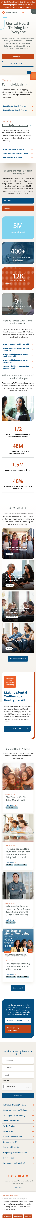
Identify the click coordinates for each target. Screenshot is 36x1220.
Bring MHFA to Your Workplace (15, 153)
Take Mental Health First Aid (14, 106)
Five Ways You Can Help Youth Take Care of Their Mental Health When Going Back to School (18, 853)
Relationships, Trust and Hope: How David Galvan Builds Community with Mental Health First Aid (18, 910)
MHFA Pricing (9, 1126)
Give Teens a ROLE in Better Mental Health (16, 798)
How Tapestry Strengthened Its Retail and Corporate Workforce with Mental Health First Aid (17, 578)
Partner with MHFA (11, 1147)
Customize (18, 1216)
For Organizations (15, 125)
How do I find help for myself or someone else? (16, 367)
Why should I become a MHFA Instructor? (15, 361)
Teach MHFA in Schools (12, 157)
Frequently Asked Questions (15, 1152)
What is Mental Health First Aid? (16, 344)
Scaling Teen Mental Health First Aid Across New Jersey (16, 548)
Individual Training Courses (14, 1105)
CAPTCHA (5, 1080)
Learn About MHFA (11, 1121)
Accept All (7, 1216)
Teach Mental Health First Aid (15, 110)
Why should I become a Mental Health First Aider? (15, 355)
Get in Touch (8, 1158)
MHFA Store (8, 1131)
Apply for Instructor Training (15, 1110)
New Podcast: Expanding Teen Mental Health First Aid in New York (18, 966)
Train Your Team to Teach (13, 149)
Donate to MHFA (10, 1142)
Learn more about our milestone (18, 7)
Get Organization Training (14, 1115)
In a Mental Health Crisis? (14, 1163)
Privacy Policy (18, 1187)
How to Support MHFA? (13, 1137)
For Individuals (13, 84)
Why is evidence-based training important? (16, 349)
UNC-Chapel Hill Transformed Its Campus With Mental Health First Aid (17, 610)
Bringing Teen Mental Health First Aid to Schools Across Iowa (17, 642)
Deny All (28, 1216)
